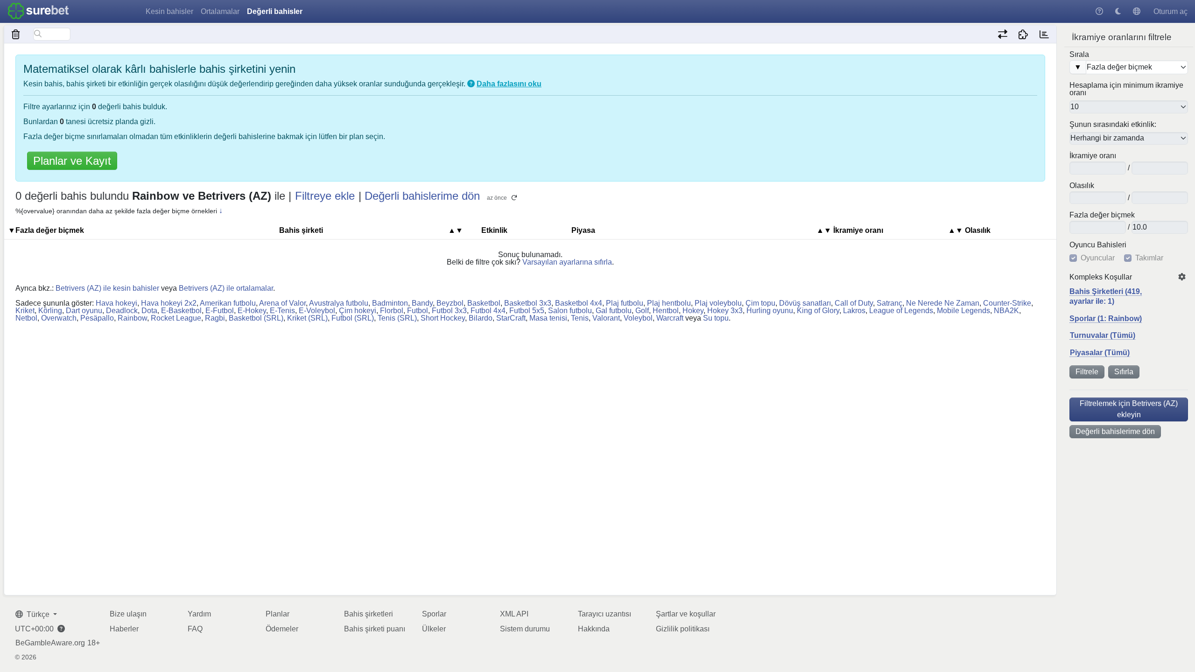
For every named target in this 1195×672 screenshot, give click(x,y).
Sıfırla (1123, 372)
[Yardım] (1099, 11)
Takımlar (1149, 258)
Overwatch (59, 318)
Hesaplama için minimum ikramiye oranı (1126, 89)
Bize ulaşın (128, 614)
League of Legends (901, 311)
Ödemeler (282, 629)
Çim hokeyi (357, 311)
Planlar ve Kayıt (72, 160)
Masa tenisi (548, 318)
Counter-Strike (1007, 303)
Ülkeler (434, 629)
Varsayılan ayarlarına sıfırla (567, 262)
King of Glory (818, 311)
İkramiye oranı (1092, 156)
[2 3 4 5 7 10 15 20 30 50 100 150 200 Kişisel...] (1128, 106)
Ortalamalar (220, 11)
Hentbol (666, 311)
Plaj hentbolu (669, 303)
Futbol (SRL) (352, 318)
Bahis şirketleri (368, 614)
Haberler (124, 629)
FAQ (195, 629)
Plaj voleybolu (718, 303)
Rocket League (176, 318)
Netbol (26, 318)
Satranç (889, 303)
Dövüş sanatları (805, 303)
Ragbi (215, 318)
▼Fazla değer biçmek (46, 230)
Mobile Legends (963, 311)
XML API (514, 614)
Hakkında (594, 629)
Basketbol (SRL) (256, 318)
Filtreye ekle (325, 195)
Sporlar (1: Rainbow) (1105, 318)
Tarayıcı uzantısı (604, 614)
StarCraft (511, 318)
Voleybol (638, 318)
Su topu (716, 318)
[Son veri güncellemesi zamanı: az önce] (1044, 34)
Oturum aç (1170, 11)
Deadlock (122, 311)
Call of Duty (854, 303)
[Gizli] (16, 34)
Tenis (580, 318)
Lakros (854, 311)
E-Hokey (252, 311)
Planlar (277, 614)
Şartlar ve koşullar (686, 614)
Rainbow (132, 318)
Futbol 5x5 (526, 311)
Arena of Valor (282, 303)
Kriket (25, 311)
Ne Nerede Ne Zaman (942, 303)
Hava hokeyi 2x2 (169, 303)
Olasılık (1081, 185)
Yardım (199, 614)
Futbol (417, 311)
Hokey (692, 311)
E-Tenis (282, 311)
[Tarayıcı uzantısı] (1023, 34)
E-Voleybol (317, 311)
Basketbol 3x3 (527, 303)
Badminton (390, 303)
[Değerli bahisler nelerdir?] (471, 84)
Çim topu (760, 303)
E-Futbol (219, 311)
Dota (149, 311)
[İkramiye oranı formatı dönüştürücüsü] (1002, 34)
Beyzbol (450, 303)
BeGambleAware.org (50, 643)
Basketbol (483, 303)
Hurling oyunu (769, 311)
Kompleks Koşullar (1100, 277)
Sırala (1079, 54)
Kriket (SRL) (307, 318)
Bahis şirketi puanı (374, 629)
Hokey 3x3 (725, 311)
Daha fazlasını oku (509, 84)
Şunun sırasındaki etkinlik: (1112, 124)
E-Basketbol (181, 311)
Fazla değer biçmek (1102, 215)
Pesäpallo (97, 318)
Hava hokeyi (116, 303)
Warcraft (669, 318)
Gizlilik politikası (683, 629)
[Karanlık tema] (1118, 11)
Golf (642, 311)
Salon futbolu (570, 311)
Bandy (422, 303)
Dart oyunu (84, 311)
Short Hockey (443, 318)
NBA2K (1006, 311)
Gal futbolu (614, 311)
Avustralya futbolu (338, 303)
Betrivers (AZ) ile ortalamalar (226, 288)
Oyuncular (1098, 258)
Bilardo (480, 318)
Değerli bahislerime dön (1115, 431)
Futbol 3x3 (449, 311)
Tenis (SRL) (397, 318)
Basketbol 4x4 (578, 303)
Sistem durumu (525, 629)
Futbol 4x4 (488, 311)
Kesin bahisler (169, 11)
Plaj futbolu (624, 303)
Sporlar (434, 614)
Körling (50, 311)
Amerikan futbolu (228, 303)
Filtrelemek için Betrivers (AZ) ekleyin (1129, 409)
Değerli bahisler (274, 11)
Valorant (606, 318)
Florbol (391, 311)
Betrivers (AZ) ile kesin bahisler (107, 288)
